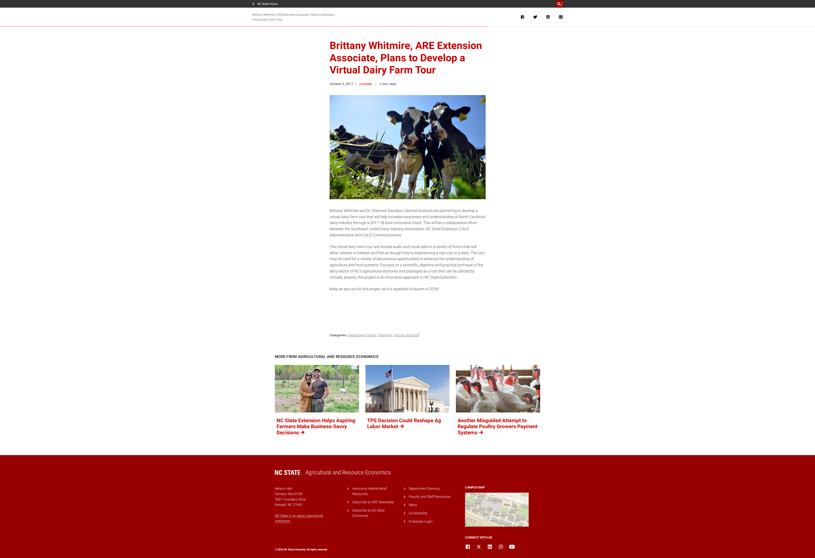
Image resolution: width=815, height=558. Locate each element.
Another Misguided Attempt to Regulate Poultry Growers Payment (497, 427)
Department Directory (424, 488)
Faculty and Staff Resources (430, 497)
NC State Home (267, 4)
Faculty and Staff (406, 335)
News (413, 505)
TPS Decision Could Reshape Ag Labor (404, 424)
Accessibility (418, 513)
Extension (385, 335)
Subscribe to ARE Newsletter (373, 502)
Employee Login (421, 521)
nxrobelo (365, 84)
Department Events (362, 335)
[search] (559, 4)
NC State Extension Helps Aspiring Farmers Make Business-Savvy (316, 427)
